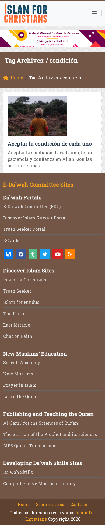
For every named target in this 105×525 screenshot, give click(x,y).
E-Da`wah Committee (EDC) (32, 206)
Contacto (79, 504)
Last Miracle (16, 325)
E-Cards (11, 240)
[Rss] (70, 254)
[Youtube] (57, 254)
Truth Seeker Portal (24, 229)
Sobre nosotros (50, 504)
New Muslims (18, 374)
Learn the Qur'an (21, 396)
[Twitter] (45, 254)
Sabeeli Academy (21, 362)
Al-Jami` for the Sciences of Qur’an (40, 423)
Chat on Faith (17, 336)
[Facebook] (21, 254)
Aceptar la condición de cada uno (50, 143)
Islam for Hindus (21, 302)
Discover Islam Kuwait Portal (35, 218)
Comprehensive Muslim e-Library (39, 483)
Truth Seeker (17, 291)
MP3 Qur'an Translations (29, 445)
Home (24, 504)
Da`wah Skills (18, 472)
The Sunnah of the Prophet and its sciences (50, 434)
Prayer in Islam (20, 385)
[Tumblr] (33, 254)
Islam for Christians (24, 279)
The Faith (13, 313)
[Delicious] (8, 254)
